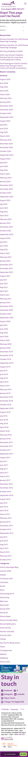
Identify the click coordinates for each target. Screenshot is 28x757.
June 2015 (4, 540)
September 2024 (6, 155)
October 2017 (5, 450)
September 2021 (6, 272)
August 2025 (5, 121)
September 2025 (6, 117)
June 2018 (4, 419)
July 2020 (3, 325)
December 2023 (6, 185)
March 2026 (5, 94)
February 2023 (5, 219)
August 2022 (5, 238)
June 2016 (4, 506)
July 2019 (3, 370)
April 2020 (4, 336)
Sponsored (4, 605)
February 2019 (5, 389)
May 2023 (4, 211)
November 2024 (6, 147)
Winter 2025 (5, 661)
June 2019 (4, 374)
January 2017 (5, 480)
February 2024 (5, 177)
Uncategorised (6, 650)
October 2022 (5, 230)
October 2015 (5, 529)
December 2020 (6, 306)
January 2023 (5, 223)
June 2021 (4, 283)
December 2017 (6, 442)
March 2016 (5, 514)
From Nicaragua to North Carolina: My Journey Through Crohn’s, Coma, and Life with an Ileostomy (13, 65)
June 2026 (4, 83)
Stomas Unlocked (7, 631)
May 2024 (4, 170)
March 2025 (5, 136)
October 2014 (5, 559)
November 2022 (6, 227)
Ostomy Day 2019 (7, 593)
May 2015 (4, 544)
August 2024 (5, 158)
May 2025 (4, 132)
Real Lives (4, 601)
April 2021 (4, 291)
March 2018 (5, 431)
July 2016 (3, 503)
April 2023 (4, 215)
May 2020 (4, 332)
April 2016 (4, 510)
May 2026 (4, 87)
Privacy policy (14, 709)
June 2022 (4, 245)
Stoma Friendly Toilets (8, 620)
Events (2, 586)
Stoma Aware (5, 616)
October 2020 (5, 314)
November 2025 (6, 109)
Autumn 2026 (5, 571)
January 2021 (5, 302)
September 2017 (6, 453)
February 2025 (5, 140)
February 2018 (5, 435)
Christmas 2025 (6, 578)
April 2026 (4, 90)
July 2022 (3, 242)
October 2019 (5, 359)
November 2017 (6, 446)
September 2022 (6, 234)
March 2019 (5, 385)
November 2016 (6, 487)
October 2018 (5, 404)
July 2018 (3, 416)
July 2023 (3, 204)
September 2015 (6, 533)
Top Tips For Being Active (10, 643)
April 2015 (4, 548)
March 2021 (5, 295)
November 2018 (6, 401)
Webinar (3, 654)
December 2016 (6, 484)
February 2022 (5, 257)
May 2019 (4, 378)
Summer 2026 (5, 635)
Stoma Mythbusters (8, 624)
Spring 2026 (5, 609)
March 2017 (5, 476)
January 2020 (5, 348)
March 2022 (5, 253)
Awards (3, 574)
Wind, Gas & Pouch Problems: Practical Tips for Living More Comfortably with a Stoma (12, 57)
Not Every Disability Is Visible (11, 51)
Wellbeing (4, 658)
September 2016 (6, 495)
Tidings (3, 639)
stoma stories (5, 627)
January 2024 (5, 181)
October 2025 (5, 113)
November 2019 (6, 355)
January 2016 (5, 522)
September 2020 (6, 317)
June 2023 (4, 208)
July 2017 (3, 461)
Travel (2, 646)
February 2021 (5, 298)
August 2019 (5, 366)
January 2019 (5, 393)
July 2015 (3, 537)
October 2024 (5, 151)
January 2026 (5, 102)
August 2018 (5, 412)
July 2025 (3, 124)
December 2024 (6, 143)
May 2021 (4, 287)
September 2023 (6, 196)
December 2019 (6, 351)
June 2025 (4, 128)
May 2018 (4, 423)
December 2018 (6, 397)
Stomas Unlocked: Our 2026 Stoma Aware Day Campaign (14, 40)
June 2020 (4, 329)
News (2, 590)
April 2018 (4, 427)
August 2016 (5, 499)
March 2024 (5, 174)
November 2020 (6, 310)
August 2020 (5, 321)
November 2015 (6, 525)
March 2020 (5, 340)
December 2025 (6, 106)
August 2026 (5, 79)
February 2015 (5, 556)
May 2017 (4, 469)
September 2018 (6, 408)
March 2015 (5, 552)
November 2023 (6, 189)
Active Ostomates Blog (9, 567)
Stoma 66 (4, 612)
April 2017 (4, 472)
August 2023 (5, 200)
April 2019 (4, 382)
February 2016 (5, 518)
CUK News (4, 582)
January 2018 (5, 438)
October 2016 (5, 491)
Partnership (4, 597)
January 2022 (5, 261)
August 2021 (5, 276)
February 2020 (5, 344)
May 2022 (4, 249)
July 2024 (3, 162)
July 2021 (3, 280)
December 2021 (6, 264)
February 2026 (5, 98)
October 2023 (5, 193)
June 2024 (4, 166)
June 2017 (4, 465)
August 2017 (5, 457)
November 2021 (6, 268)
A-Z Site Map (5, 709)
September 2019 (6, 363)
